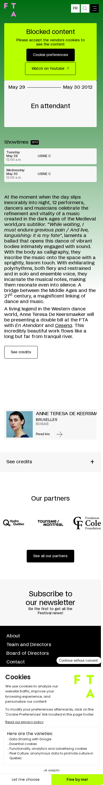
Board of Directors (27, 653)
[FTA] (10, 10)
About (13, 636)
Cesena (63, 325)
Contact (15, 662)
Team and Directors (28, 644)
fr (75, 8)
